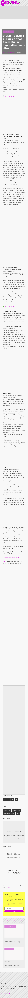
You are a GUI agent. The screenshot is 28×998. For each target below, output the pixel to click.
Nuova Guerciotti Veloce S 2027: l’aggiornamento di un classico (13, 942)
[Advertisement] (14, 118)
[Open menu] (25, 3)
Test (9, 949)
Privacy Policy (5, 993)
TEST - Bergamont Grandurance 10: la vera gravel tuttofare (13, 964)
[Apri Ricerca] (22, 2)
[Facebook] (9, 799)
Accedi (8, 887)
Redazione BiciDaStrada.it (12, 831)
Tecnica (10, 926)
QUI (4, 561)
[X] (5, 799)
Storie (8, 31)
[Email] (12, 799)
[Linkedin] (16, 799)
